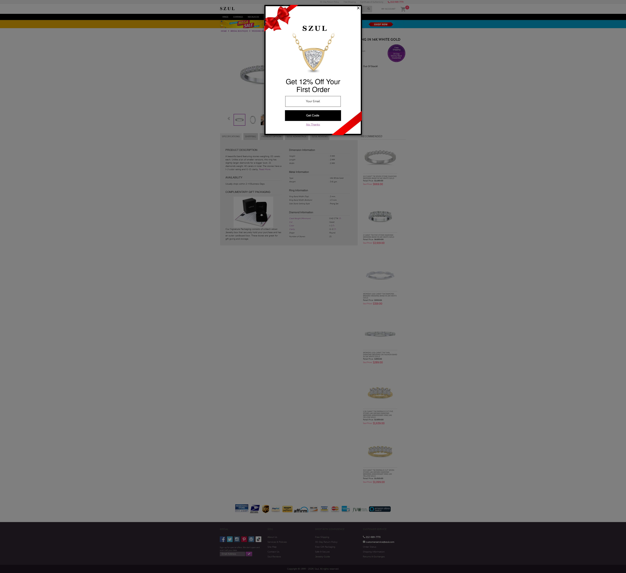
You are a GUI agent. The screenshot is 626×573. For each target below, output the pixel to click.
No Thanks (313, 124)
